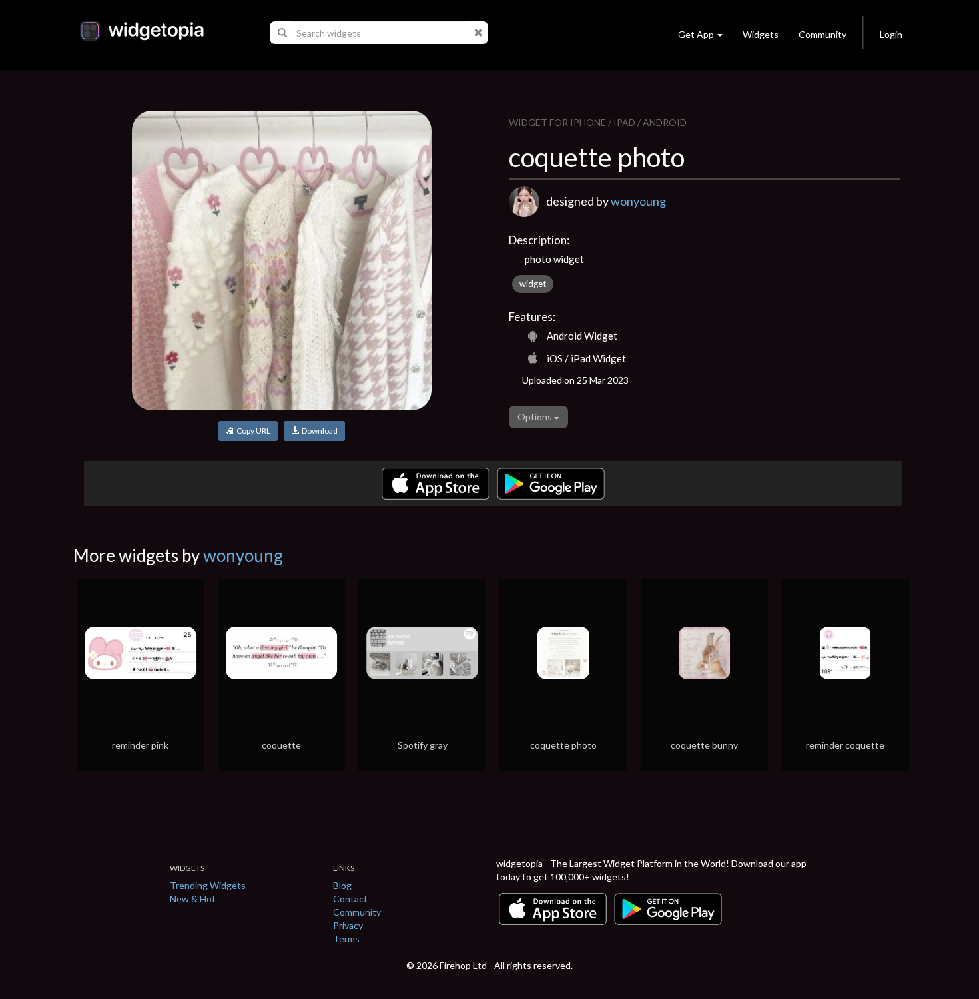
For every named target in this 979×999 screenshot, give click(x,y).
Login (891, 34)
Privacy (348, 925)
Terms (346, 938)
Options (535, 416)
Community (822, 34)
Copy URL (252, 431)
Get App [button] (696, 34)
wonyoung (638, 201)
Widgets (761, 34)
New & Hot (193, 898)
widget (532, 283)
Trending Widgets (208, 885)
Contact (350, 898)
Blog (342, 885)
